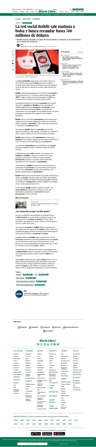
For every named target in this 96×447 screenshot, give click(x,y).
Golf (50, 363)
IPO (36, 274)
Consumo (28, 367)
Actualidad (21, 11)
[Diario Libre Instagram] (41, 344)
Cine (38, 356)
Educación (17, 358)
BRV (50, 380)
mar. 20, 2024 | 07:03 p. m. (37, 46)
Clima (27, 389)
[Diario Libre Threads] (54, 344)
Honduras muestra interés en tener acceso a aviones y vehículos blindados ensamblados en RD (71, 67)
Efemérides (76, 380)
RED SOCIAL (20, 278)
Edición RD (53, 396)
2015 (70, 420)
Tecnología (28, 391)
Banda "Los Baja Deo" (46, 14)
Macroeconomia (30, 378)
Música (39, 354)
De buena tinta (65, 361)
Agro (26, 358)
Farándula (40, 361)
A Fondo (16, 370)
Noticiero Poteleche (64, 368)
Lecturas (63, 373)
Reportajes (17, 377)
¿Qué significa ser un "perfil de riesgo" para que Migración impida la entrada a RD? (72, 58)
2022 (28, 420)
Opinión (72, 11)
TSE (15, 387)
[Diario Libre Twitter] (44, 344)
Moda (39, 363)
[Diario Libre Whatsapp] (58, 344)
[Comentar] (13, 63)
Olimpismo (52, 370)
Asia (62, 398)
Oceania (63, 402)
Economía (37, 11)
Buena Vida (40, 367)
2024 (16, 420)
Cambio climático (28, 400)
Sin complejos (41, 396)
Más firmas (64, 376)
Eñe (38, 390)
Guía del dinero (77, 374)
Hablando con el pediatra (42, 381)
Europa (63, 391)
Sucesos (16, 367)
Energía (27, 365)
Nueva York (24, 46)
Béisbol (51, 358)
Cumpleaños (76, 383)
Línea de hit (52, 378)
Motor (51, 361)
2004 (70, 424)
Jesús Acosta (82, 14)
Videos (82, 11)
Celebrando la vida (41, 392)
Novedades (40, 372)
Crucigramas (77, 389)
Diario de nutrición (40, 384)
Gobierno (16, 393)
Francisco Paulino (16, 14)
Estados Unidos (65, 382)
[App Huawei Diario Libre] (59, 433)
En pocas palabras (40, 398)
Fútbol (51, 356)
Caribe (63, 405)
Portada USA (56, 14)
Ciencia (27, 386)
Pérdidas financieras (24, 285)
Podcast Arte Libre (41, 375)
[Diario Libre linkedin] (48, 344)
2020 (40, 420)
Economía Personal (40, 406)
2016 (64, 420)
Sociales (40, 370)
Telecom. (28, 372)
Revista (62, 11)
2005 (64, 424)
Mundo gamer (77, 372)
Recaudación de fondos (25, 281)
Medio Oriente (65, 395)
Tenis (50, 367)
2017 (58, 420)
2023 (22, 420)
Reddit (18, 274)
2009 (40, 424)
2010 (34, 424)
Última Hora (15, 11)
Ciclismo (51, 365)
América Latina (65, 384)
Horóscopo (76, 387)
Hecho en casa (77, 370)
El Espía (63, 365)
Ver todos (80, 52)
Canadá (63, 393)
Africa (63, 400)
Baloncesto (52, 354)
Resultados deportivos (52, 375)
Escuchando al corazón (41, 402)
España (63, 389)
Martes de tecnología (28, 396)
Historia (27, 393)
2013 (16, 424)
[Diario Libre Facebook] (38, 344)
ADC (62, 354)
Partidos (16, 383)
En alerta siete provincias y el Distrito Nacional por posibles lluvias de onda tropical (72, 83)
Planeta (77, 11)
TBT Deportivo (53, 383)
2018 (52, 420)
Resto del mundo (64, 407)
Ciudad (16, 356)
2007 (52, 424)
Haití (62, 386)
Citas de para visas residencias (69, 14)
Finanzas (28, 354)
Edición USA (26, 19)
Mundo (32, 11)
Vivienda (27, 370)
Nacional (16, 354)
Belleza (39, 365)
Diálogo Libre (17, 372)
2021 (34, 420)
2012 (22, 424)
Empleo (27, 361)
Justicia (16, 363)
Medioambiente (30, 384)
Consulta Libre (41, 409)
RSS (74, 385)
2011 (28, 424)
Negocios (28, 363)
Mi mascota (41, 378)
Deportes (67, 11)
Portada (17, 19)
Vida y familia (41, 387)
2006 (58, 424)
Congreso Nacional (16, 390)
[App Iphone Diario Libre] (47, 433)
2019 (46, 420)
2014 (76, 420)
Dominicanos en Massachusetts (31, 14)
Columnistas (65, 371)
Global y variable (27, 375)
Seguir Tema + (27, 23)
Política (27, 11)
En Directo (64, 363)
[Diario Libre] (48, 11)
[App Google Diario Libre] (36, 433)
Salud (15, 361)
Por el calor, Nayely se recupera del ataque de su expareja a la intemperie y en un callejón (72, 75)
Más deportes (53, 372)
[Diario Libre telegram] (51, 344)
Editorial (63, 358)
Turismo (27, 356)
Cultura (39, 358)
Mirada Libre (64, 356)
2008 (46, 424)
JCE (15, 385)
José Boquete (18, 374)
